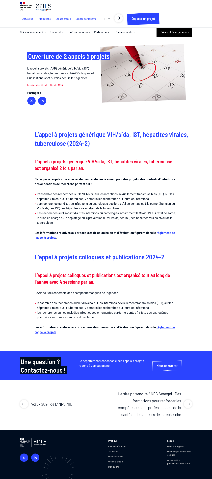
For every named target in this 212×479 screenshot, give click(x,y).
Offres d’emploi (115, 461)
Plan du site (113, 467)
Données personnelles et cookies (179, 453)
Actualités (27, 19)
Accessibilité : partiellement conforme (178, 462)
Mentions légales (175, 446)
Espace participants (86, 19)
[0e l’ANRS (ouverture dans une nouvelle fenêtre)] (24, 458)
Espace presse (63, 19)
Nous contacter (115, 456)
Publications (44, 19)
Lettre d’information (117, 446)
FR (106, 19)
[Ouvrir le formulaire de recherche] (118, 18)
